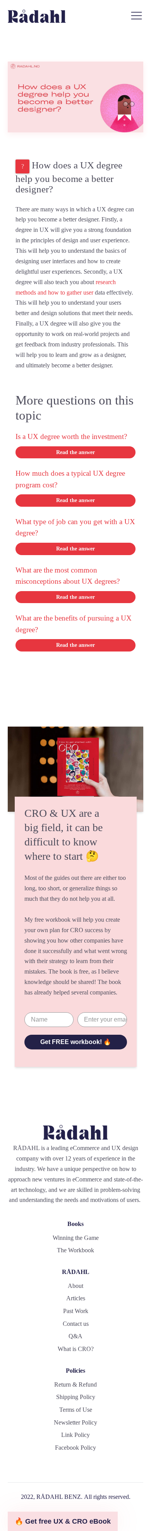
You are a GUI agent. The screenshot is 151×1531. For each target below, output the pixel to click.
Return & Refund (75, 1384)
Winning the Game (76, 1237)
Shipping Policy (75, 1397)
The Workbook (75, 1250)
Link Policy (75, 1435)
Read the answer (75, 452)
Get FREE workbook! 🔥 (75, 1042)
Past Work (75, 1311)
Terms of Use (75, 1409)
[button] (63, 1521)
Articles (75, 1298)
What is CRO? (76, 1349)
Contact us (76, 1323)
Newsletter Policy (75, 1422)
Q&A (75, 1336)
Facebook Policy (75, 1447)
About (75, 1285)
